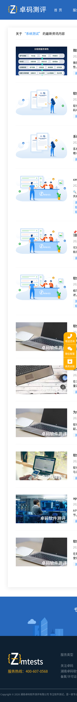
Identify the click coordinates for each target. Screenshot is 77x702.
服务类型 (67, 654)
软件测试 (59, 694)
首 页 (58, 9)
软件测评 (34, 694)
